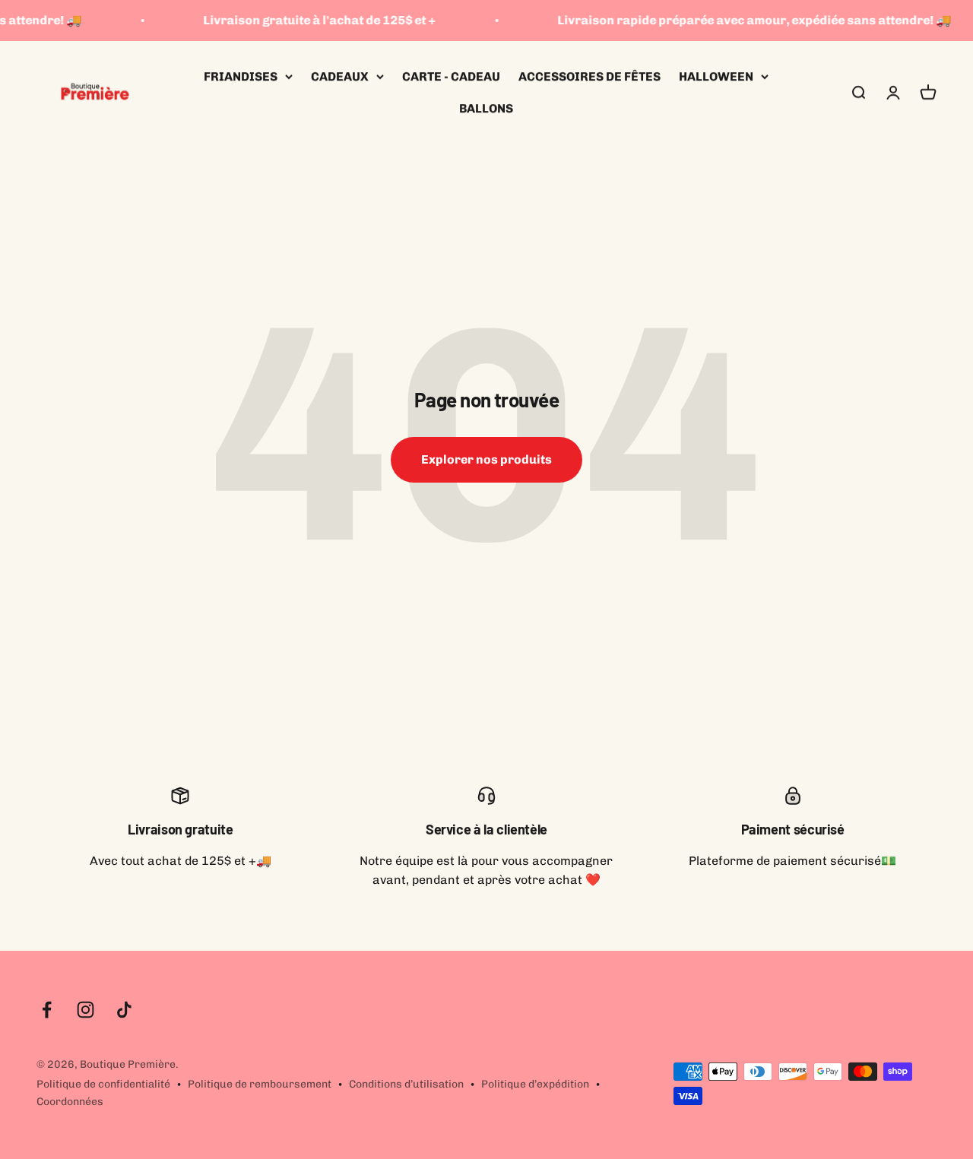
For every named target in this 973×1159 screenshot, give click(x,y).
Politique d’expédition (535, 1084)
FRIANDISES (240, 76)
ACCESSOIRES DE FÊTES (589, 76)
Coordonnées (69, 1101)
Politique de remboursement (259, 1084)
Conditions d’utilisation (406, 1084)
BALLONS (486, 107)
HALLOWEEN (716, 76)
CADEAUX (340, 76)
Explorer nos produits (486, 459)
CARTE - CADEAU (451, 76)
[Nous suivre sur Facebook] (46, 1009)
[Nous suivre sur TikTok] (124, 1009)
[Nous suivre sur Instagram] (85, 1009)
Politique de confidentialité (103, 1084)
